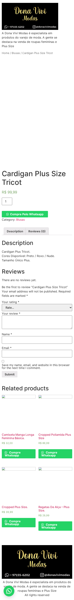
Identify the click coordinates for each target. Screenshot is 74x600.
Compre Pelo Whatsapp (26, 214)
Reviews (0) (37, 231)
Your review (11, 313)
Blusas (16, 53)
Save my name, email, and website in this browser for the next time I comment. (36, 366)
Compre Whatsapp (13, 454)
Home (5, 53)
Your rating (10, 302)
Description (15, 231)
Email (6, 347)
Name (7, 334)
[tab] (15, 231)
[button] (9, 591)
